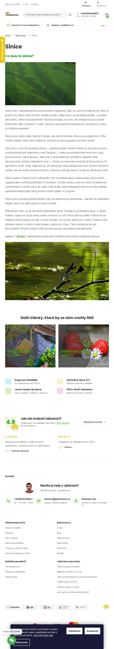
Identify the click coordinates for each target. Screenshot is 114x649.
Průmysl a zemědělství (15, 572)
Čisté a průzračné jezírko (68, 567)
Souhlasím (92, 631)
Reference (62, 548)
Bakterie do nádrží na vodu (69, 572)
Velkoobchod (63, 538)
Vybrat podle (11, 577)
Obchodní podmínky (14, 543)
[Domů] (7, 35)
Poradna (9, 533)
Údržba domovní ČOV (67, 582)
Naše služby (62, 543)
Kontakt (60, 553)
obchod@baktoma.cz (57, 499)
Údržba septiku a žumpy (68, 587)
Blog (59, 533)
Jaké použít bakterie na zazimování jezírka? (77, 577)
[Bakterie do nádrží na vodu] (30, 345)
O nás (25, 4)
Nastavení (22, 642)
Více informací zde (43, 635)
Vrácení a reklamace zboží (17, 553)
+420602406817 (89, 13)
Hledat (70, 14)
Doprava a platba (12, 4)
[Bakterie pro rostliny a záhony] (83, 345)
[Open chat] (11, 642)
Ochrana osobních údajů (16, 548)
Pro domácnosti (12, 567)
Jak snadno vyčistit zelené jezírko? (73, 592)
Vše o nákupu (11, 538)
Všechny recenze (93, 422)
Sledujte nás (88, 499)
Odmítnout (74, 631)
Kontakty (34, 4)
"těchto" (20, 236)
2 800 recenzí (62, 423)
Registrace (101, 5)
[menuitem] (25, 25)
